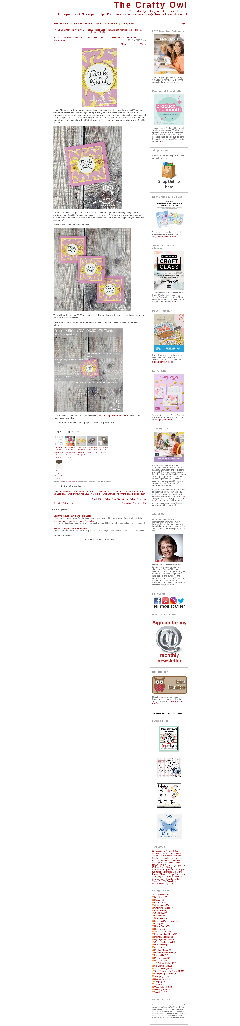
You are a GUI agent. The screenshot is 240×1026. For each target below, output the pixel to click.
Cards (95, 499)
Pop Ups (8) (159, 947)
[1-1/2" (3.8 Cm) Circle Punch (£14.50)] (103, 437)
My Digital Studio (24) (164, 939)
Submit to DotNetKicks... (64, 503)
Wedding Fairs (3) (162, 990)
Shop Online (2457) (163, 968)
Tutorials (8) (159, 984)
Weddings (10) (161, 992)
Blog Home (76, 23)
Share (123, 44)
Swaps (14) (159, 982)
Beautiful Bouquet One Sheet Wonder (70, 528)
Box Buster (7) (161, 897)
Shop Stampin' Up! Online (114, 494)
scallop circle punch (136, 494)
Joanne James (62, 40)
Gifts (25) (158, 924)
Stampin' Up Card (106, 491)
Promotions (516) (162, 958)
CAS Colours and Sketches (171, 853)
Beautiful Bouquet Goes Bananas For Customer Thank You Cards (99, 37)
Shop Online (104, 499)
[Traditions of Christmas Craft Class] (169, 289)
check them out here (167, 236)
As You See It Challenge (172, 851)
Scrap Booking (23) (163, 966)
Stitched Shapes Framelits (163, 879)
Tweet (143, 44)
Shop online (73, 494)
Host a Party (165, 860)
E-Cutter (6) (161, 918)
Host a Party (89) (162, 926)
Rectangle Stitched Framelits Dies (166, 863)
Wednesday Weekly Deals (162, 883)
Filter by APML (128, 23)
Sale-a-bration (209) (167, 963)
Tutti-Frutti (80, 491)
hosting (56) (159, 929)
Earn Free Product (166, 858)
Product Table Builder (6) (165, 953)
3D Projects (157, 851)
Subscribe (112, 23)
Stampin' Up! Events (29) (165, 974)
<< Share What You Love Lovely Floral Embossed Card (80, 30)
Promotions (176, 860)
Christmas (156, 856)
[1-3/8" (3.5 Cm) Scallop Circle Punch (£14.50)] (92, 437)
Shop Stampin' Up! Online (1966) (169, 971)
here (162, 141)
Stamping (141, 499)
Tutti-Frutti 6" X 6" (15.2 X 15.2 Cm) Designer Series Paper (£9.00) (70, 452)
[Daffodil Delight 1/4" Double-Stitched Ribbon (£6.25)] (81, 437)
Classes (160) (160, 910)
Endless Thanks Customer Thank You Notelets (74, 521)
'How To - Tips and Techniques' (113, 415)
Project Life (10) (161, 955)
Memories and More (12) (165, 934)
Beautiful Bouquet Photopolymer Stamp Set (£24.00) (59, 452)
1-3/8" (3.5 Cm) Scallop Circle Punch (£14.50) (92, 449)
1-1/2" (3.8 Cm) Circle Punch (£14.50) (103, 449)
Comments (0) (139, 503)
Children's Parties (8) (163, 908)
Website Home (61, 23)
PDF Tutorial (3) (161, 945)
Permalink (126, 503)
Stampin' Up (91, 491)
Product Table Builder (69, 481)
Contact (98, 23)
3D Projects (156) (162, 895)
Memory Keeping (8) (163, 937)
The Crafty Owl (151, 4)
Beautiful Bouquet (67, 491)
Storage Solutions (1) (163, 979)
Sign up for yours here (162, 362)
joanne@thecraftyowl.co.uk (163, 14)
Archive (88, 23)
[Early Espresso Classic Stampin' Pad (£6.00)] (59, 460)
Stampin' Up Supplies (125, 491)
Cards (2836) (160, 902)
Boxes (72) (159, 900)
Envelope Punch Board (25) (166, 921)
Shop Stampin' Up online (90, 494)
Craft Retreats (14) (162, 916)
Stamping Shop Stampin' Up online (168, 877)
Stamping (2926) (161, 976)
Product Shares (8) (163, 950)
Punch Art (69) (160, 960)
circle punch (166, 856)
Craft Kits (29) (160, 913)
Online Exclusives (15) (164, 942)
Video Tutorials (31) (163, 987)
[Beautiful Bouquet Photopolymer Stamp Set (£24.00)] (59, 437)
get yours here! (165, 420)
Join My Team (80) (162, 931)
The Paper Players (170, 881)
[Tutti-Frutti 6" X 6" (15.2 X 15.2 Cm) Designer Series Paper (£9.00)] (70, 437)
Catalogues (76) (161, 905)
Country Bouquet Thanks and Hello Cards (72, 516)
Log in (183, 23)
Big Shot (155, 853)
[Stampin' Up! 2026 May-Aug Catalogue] (169, 74)
